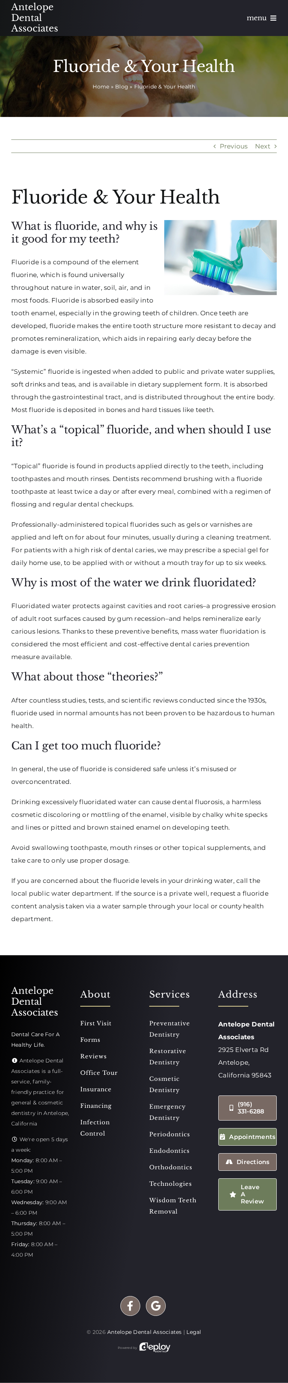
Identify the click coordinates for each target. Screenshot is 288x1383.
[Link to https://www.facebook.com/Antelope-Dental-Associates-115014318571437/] (130, 1306)
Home (101, 86)
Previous (234, 146)
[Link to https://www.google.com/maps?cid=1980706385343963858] (156, 1306)
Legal (193, 1332)
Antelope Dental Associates (144, 1332)
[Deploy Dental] (155, 1348)
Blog (121, 86)
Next (262, 146)
